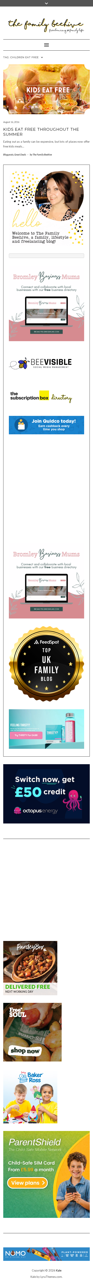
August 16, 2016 (11, 122)
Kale (58, 1270)
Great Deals (20, 154)
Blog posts (8, 154)
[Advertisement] (46, 488)
